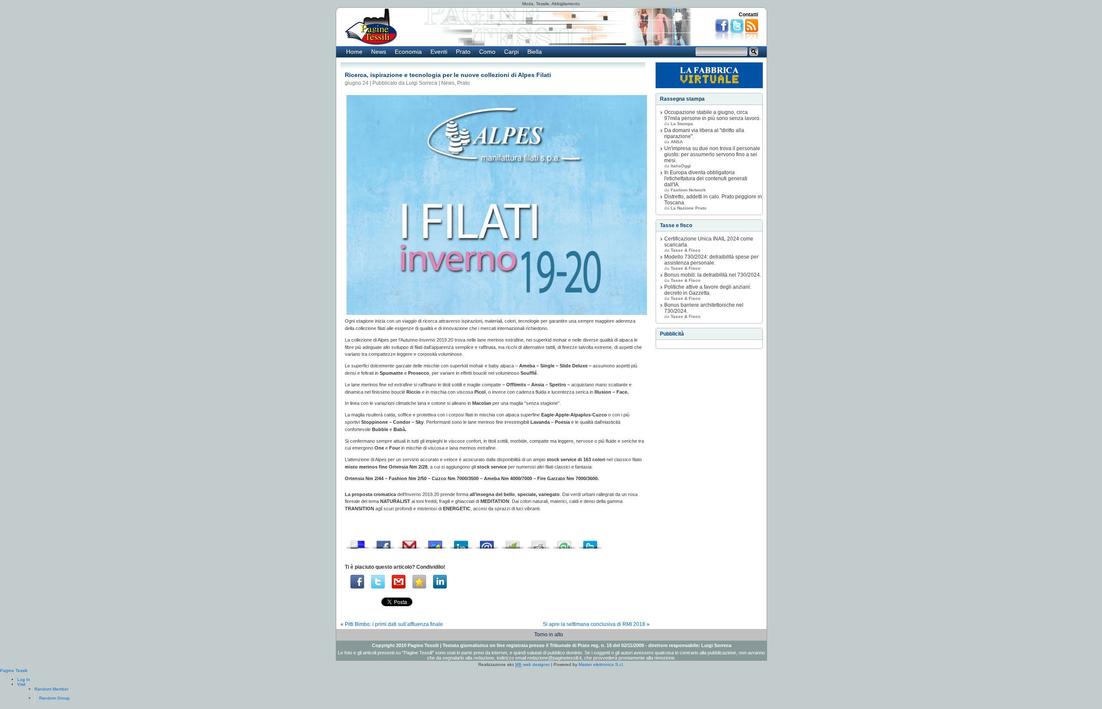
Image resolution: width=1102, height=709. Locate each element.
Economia (408, 51)
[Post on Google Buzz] (435, 542)
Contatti (748, 15)
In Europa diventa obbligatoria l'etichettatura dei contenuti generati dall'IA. (705, 179)
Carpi (511, 51)
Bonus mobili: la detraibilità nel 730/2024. (712, 275)
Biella (534, 51)
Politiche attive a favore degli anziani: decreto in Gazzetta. (707, 290)
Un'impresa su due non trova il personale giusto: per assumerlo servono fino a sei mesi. (712, 154)
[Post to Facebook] (383, 542)
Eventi (438, 51)
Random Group (54, 698)
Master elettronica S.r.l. (601, 664)
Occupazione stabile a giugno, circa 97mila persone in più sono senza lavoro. (712, 115)
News (378, 51)
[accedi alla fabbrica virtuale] (709, 75)
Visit (21, 684)
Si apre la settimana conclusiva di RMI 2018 (594, 624)
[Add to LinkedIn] (461, 542)
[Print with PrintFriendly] (513, 542)
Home (354, 51)
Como (487, 51)
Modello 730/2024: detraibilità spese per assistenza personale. (711, 260)
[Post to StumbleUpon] (564, 542)
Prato (463, 51)
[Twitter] (378, 582)
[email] (399, 582)
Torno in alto (548, 635)
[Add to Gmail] (409, 542)
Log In (23, 679)
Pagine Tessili (13, 670)
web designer (532, 664)
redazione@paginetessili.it (554, 657)
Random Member (51, 689)
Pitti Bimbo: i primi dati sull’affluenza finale (394, 624)
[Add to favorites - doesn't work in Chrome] (419, 582)
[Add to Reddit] (538, 542)
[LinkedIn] (440, 582)
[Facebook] (357, 582)
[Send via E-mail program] (487, 542)
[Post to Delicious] (358, 542)
